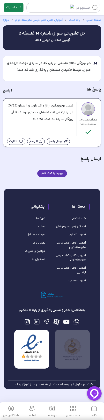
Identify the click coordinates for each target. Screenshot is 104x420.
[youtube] (66, 323)
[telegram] (47, 323)
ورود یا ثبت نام (52, 173)
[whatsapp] (76, 323)
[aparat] (56, 323)
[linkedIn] (37, 323)
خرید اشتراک (13, 7)
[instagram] (27, 323)
